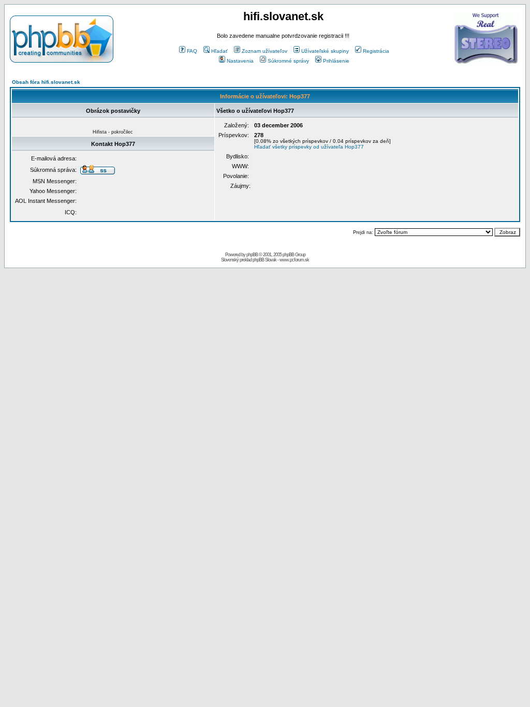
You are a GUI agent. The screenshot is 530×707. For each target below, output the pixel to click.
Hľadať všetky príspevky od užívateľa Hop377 (309, 147)
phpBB (252, 254)
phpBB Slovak (264, 259)
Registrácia (376, 51)
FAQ (192, 51)
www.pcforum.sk (294, 259)
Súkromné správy (288, 61)
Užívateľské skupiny (325, 51)
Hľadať (219, 51)
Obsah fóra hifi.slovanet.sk (46, 82)
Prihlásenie (336, 61)
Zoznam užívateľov (264, 51)
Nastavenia (240, 61)
